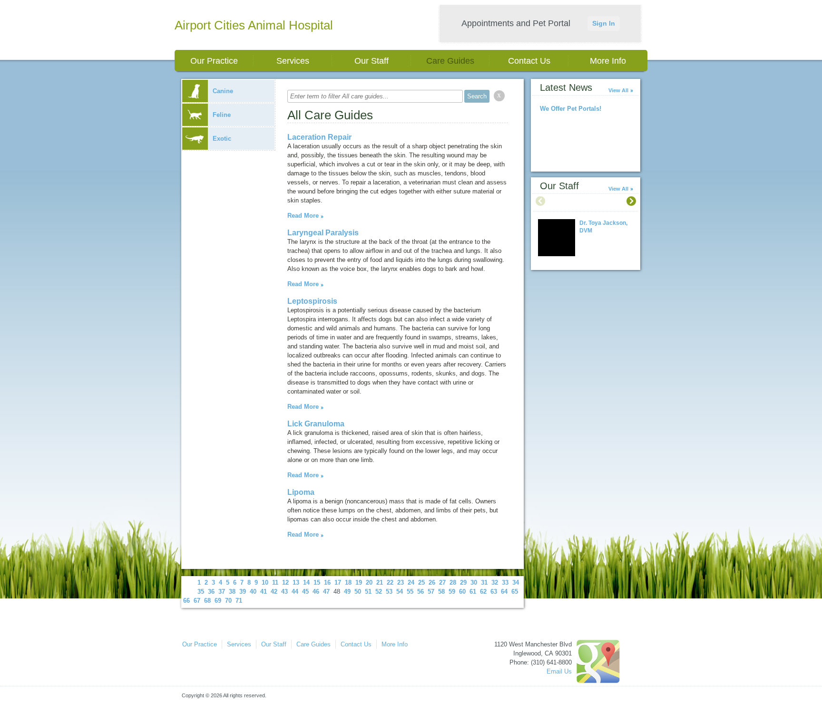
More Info (608, 61)
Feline (222, 114)
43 (284, 591)
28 (453, 582)
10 (265, 582)
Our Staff (371, 61)
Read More (303, 215)
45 (305, 591)
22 (390, 582)
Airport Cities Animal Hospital (254, 25)
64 (504, 591)
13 (296, 582)
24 (411, 582)
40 (253, 591)
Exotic (222, 138)
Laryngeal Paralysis (323, 233)
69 (218, 600)
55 (410, 591)
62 (483, 591)
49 (347, 591)
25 (421, 582)
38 (232, 591)
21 (379, 582)
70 (228, 600)
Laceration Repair (319, 137)
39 (242, 591)
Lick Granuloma (315, 424)
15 (316, 582)
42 (274, 591)
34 (515, 582)
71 (238, 600)
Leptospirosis (312, 301)
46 (316, 591)
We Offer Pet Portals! (570, 108)
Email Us (559, 671)
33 (505, 582)
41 (263, 591)
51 (368, 591)
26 (432, 582)
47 (326, 591)
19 (358, 582)
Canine (223, 91)
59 (452, 591)
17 (337, 582)
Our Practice (214, 61)
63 (493, 591)
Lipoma (300, 492)
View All (618, 90)
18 (348, 582)
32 (494, 582)
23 (400, 582)
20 (369, 582)
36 (211, 591)
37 (221, 591)
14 (306, 582)
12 (285, 582)
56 (420, 591)
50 (357, 591)
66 (186, 600)
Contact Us (529, 61)
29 (463, 582)
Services (292, 61)
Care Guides (450, 61)
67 (197, 600)
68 (207, 600)
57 (431, 591)
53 (389, 591)
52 (378, 591)
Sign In (603, 23)
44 (295, 591)
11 (275, 582)
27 (442, 582)
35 (200, 591)
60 (462, 591)
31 (484, 582)
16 (327, 582)
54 (399, 591)
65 (514, 591)
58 (441, 591)
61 (473, 591)
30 (473, 582)
